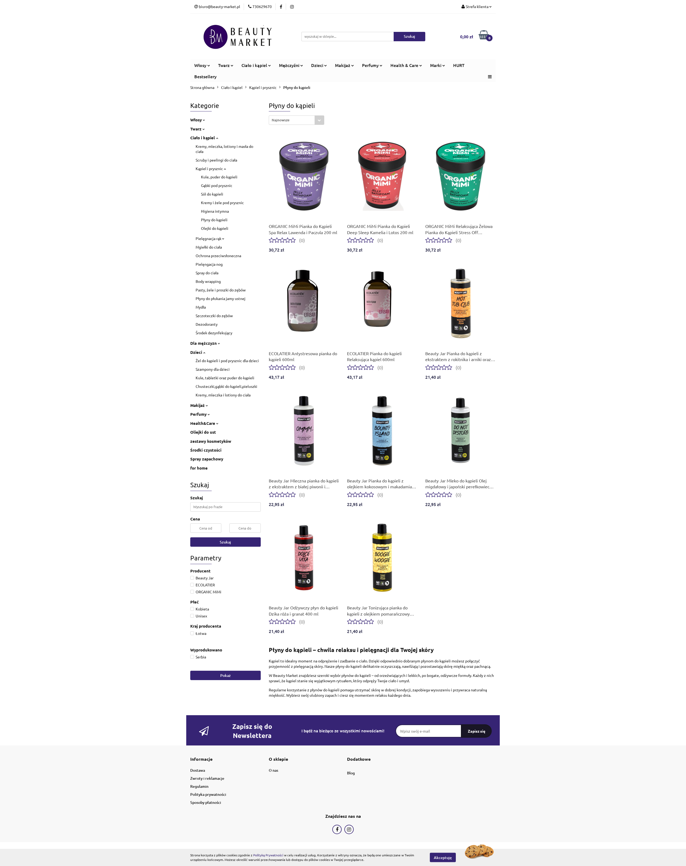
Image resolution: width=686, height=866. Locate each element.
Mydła (201, 307)
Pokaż (225, 675)
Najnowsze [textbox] (280, 120)
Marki (436, 65)
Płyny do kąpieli (214, 219)
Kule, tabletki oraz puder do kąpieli (225, 377)
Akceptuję (443, 857)
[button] (201, 759)
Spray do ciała (207, 272)
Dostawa (197, 770)
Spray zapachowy (206, 459)
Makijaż (198, 405)
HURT (458, 65)
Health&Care (203, 423)
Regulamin (199, 786)
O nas (273, 770)
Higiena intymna (215, 211)
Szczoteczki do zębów (214, 315)
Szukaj (225, 542)
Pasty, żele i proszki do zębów (221, 289)
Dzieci (196, 352)
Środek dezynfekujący (214, 332)
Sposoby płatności (205, 802)
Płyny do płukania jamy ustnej (220, 298)
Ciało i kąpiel (203, 137)
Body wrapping (208, 281)
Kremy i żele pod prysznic (222, 202)
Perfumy (199, 414)
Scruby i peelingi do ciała (216, 160)
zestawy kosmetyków (210, 441)
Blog (351, 772)
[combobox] (296, 120)
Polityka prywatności (208, 794)
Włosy (196, 119)
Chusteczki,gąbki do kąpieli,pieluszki (226, 386)
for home (199, 468)
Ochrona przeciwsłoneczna (218, 255)
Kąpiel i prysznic (210, 168)
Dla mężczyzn (204, 343)
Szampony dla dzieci (213, 369)
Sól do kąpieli (212, 194)
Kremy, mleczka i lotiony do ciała (223, 394)
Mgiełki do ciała (209, 247)
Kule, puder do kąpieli (219, 176)
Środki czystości (205, 450)
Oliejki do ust (203, 432)
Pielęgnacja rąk (209, 238)
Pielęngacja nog (209, 264)
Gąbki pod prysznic (216, 185)
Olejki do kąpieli (214, 228)
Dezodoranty (207, 324)
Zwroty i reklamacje (207, 778)
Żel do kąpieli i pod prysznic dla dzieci (227, 360)
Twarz (196, 129)
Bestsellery (205, 76)
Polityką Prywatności (268, 855)
